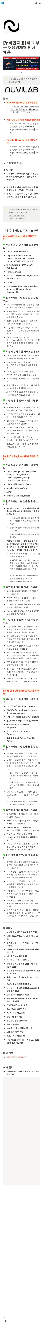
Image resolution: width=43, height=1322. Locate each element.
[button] (36, 3)
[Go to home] (2, 3)
